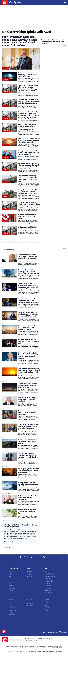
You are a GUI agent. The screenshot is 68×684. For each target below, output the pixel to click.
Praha (46, 571)
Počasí (10, 581)
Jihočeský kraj (48, 580)
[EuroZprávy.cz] (14, 2)
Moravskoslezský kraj (50, 576)
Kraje (46, 568)
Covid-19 (11, 590)
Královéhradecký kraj (50, 587)
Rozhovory (30, 571)
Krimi (10, 583)
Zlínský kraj (48, 585)
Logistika (11, 580)
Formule (11, 609)
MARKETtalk (12, 587)
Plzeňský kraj (48, 583)
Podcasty (29, 576)
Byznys (11, 576)
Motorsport (12, 607)
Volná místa (41, 640)
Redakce (34, 638)
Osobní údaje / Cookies (31, 640)
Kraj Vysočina (48, 594)
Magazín (11, 585)
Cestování (29, 605)
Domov (11, 571)
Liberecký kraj (48, 590)
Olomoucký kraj (49, 581)
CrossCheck (12, 588)
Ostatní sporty (13, 616)
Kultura (11, 578)
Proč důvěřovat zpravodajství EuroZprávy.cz (34, 557)
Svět (10, 573)
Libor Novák (10, 541)
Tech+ (28, 602)
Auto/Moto (30, 603)
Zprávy (46, 602)
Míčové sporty (12, 610)
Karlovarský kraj (49, 592)
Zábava (46, 609)
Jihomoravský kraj (49, 574)
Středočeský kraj (49, 573)
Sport (10, 574)
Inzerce (51, 638)
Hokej (10, 602)
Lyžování (11, 612)
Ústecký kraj (48, 578)
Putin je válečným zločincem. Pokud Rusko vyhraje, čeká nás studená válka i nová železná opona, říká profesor (19, 41)
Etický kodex (28, 638)
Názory (29, 568)
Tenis (10, 605)
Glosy (28, 573)
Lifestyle (47, 605)
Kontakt (40, 638)
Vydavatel (45, 638)
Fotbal (11, 603)
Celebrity (47, 603)
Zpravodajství (13, 568)
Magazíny (29, 599)
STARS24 (47, 599)
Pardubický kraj (48, 588)
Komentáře (29, 574)
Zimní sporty (12, 614)
